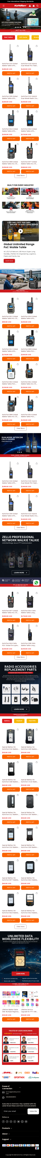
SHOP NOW (9, 261)
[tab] (15, 27)
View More (20, 176)
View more (20, 927)
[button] (3, 5)
